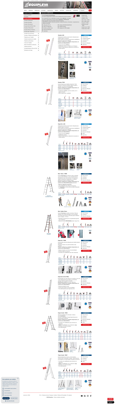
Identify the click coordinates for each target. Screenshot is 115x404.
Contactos (68, 10)
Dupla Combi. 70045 (86, 27)
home (24, 0)
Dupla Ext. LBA (85, 18)
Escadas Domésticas (43, 0)
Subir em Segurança (47, 26)
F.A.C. (40, 395)
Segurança (84, 44)
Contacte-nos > (86, 47)
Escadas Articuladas (28, 22)
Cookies (55, 395)
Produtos (28, 0)
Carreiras (75, 10)
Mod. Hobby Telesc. (85, 21)
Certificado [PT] (85, 128)
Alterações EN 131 (47, 24)
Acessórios (84, 41)
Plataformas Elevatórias (28, 40)
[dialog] (10, 390)
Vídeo (83, 133)
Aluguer (43, 10)
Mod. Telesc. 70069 (85, 19)
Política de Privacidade (62, 395)
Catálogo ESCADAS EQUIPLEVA (65, 24)
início (25, 10)
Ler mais (7, 385)
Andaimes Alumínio (28, 46)
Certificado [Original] (86, 38)
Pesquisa (51, 395)
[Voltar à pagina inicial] (36, 4)
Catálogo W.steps (62, 26)
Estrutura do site (45, 395)
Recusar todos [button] (14, 398)
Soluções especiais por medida (30, 39)
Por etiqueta (69, 395)
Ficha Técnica (85, 84)
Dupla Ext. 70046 (85, 22)
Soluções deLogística (110, 402)
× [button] (17, 378)
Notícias (62, 10)
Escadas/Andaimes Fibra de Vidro (30, 48)
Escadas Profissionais (28, 20)
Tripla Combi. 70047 (86, 28)
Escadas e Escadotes (34, 0)
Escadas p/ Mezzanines (28, 27)
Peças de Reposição (47, 29)
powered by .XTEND (26, 395)
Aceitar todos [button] (6, 398)
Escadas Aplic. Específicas (29, 31)
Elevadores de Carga (28, 50)
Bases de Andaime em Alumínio (30, 44)
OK (90, 10)
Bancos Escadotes (27, 14)
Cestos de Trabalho (28, 42)
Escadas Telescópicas (28, 24)
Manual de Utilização (86, 88)
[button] (10, 401)
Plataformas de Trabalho (29, 37)
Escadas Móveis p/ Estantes (29, 29)
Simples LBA (84, 15)
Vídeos (56, 10)
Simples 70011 (85, 16)
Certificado (84, 85)
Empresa (31, 10)
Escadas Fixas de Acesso (29, 33)
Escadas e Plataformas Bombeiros (30, 35)
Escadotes (26, 16)
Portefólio (50, 10)
